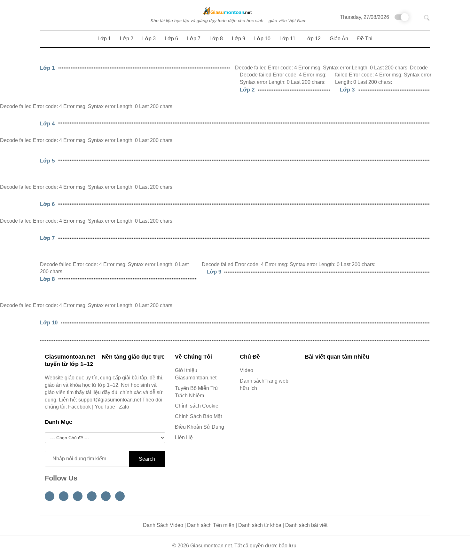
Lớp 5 (47, 161)
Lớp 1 (47, 68)
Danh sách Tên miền (210, 525)
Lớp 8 (47, 279)
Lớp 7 (47, 238)
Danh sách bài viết (306, 525)
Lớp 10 (49, 323)
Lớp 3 (347, 90)
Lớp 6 (47, 204)
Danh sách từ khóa (259, 525)
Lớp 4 (47, 124)
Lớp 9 (214, 272)
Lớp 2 (247, 90)
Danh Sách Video (163, 525)
